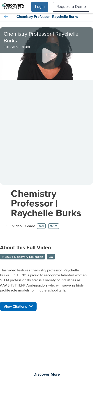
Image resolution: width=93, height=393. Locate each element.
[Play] (49, 55)
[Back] (6, 16)
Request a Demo (71, 6)
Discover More (46, 374)
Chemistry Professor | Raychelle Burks (46, 202)
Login (40, 6)
